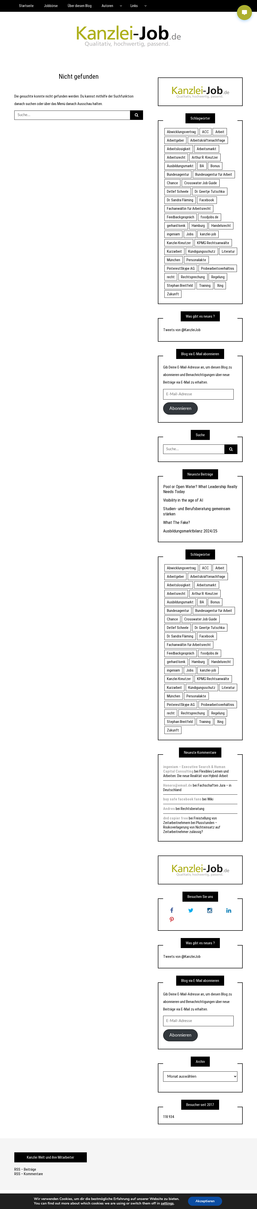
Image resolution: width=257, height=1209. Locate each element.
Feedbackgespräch (180, 217)
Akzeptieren (205, 1201)
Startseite (26, 6)
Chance (172, 183)
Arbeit (219, 132)
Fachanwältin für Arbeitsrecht (189, 208)
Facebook (207, 200)
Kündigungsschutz (201, 251)
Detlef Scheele (177, 191)
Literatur (228, 251)
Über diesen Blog (80, 6)
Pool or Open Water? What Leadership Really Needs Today (200, 489)
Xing (220, 285)
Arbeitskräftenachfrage (207, 140)
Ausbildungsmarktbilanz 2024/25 (190, 530)
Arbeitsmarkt (206, 149)
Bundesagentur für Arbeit (213, 174)
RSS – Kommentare (28, 1174)
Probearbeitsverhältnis (217, 268)
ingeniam (173, 234)
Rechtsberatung (192, 808)
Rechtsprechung (193, 277)
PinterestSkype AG (181, 268)
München (173, 260)
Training (205, 285)
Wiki (210, 799)
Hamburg (198, 225)
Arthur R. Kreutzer (205, 157)
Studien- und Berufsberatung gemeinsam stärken (196, 511)
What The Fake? (176, 522)
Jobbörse (51, 6)
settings (167, 1203)
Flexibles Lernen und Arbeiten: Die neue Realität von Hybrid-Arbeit (196, 773)
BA (202, 166)
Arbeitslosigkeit (178, 149)
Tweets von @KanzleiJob (182, 330)
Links (134, 6)
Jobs (190, 234)
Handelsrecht (221, 225)
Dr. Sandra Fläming (180, 200)
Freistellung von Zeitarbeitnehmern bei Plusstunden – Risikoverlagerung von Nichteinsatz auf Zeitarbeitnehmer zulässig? (191, 825)
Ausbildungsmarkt (180, 166)
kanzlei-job (208, 234)
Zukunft (173, 294)
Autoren (107, 6)
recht (171, 277)
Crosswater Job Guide (200, 183)
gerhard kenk (176, 225)
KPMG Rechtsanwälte (213, 243)
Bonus (215, 166)
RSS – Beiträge (25, 1169)
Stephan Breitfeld (180, 285)
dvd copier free (175, 818)
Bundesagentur (178, 174)
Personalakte (196, 260)
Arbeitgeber (175, 140)
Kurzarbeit (174, 251)
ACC (205, 132)
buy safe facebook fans (182, 799)
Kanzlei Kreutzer (179, 243)
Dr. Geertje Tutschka (210, 191)
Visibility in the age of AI (183, 500)
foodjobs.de (209, 217)
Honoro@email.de (177, 785)
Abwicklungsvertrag (181, 132)
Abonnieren (180, 408)
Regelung (218, 277)
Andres (169, 808)
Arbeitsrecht (176, 157)
